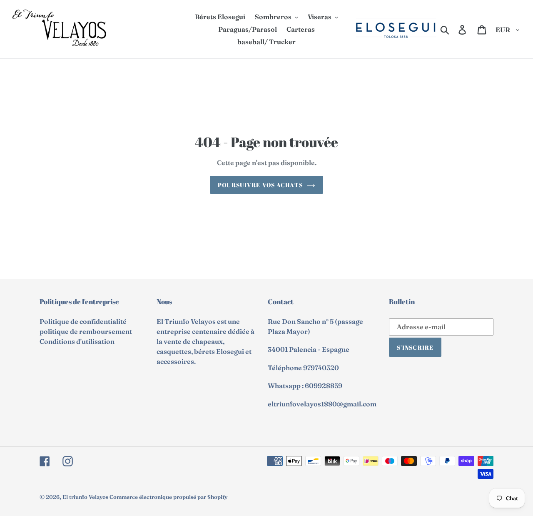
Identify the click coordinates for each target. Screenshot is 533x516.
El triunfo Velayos (85, 496)
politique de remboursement (86, 331)
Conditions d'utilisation (77, 341)
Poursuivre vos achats (260, 185)
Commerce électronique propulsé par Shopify (168, 496)
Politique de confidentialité (83, 321)
